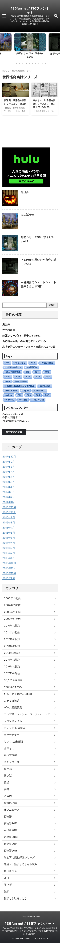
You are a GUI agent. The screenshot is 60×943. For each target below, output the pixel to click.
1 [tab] (16, 63)
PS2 (20, 395)
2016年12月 (9, 507)
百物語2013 (11, 837)
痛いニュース (11, 809)
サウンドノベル (13, 721)
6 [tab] (32, 63)
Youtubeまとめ (13, 686)
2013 (7, 376)
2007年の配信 (12, 605)
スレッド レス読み (14, 727)
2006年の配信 (12, 598)
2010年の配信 (12, 625)
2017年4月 (8, 487)
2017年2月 (8, 497)
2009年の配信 (12, 618)
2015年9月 (8, 578)
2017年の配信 (12, 673)
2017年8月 (8, 466)
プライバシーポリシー (30, 916)
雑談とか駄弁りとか (15, 898)
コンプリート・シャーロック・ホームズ (27, 714)
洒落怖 (8, 796)
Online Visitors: (11, 414)
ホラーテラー (11, 734)
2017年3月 (8, 492)
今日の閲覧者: (10, 417)
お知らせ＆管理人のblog (18, 693)
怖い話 (8, 775)
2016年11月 (9, 512)
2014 (18, 376)
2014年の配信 (12, 652)
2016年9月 (8, 517)
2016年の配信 (12, 666)
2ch (7, 363)
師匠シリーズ (11, 762)
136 (28, 372)
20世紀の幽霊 (47, 363)
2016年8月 (8, 522)
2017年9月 (8, 461)
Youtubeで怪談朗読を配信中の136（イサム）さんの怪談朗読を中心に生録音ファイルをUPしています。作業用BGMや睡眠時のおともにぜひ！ (30, 931)
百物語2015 (11, 850)
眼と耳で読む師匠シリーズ (19, 857)
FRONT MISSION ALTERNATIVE (19, 386)
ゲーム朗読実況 (13, 707)
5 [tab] (29, 63)
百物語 (8, 816)
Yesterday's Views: (14, 420)
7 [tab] (35, 63)
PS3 (29, 395)
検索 (52, 305)
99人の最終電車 (12, 372)
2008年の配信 (12, 611)
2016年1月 (8, 558)
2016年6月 (8, 532)
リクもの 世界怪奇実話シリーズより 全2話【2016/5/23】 (44, 103)
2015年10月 (9, 573)
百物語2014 (11, 843)
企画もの (9, 748)
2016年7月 (8, 527)
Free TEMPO (21, 381)
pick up (8, 395)
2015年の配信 (12, 659)
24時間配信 (32, 367)
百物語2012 (11, 830)
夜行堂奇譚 (10, 755)
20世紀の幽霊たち (13, 367)
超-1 (6, 877)
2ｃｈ (33, 363)
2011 (37, 372)
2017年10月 (9, 456)
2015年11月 (9, 568)
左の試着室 (27, 214)
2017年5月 (8, 481)
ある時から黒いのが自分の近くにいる (24, 341)
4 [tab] (26, 63)
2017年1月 (8, 502)
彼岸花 (8, 768)
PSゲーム (9, 399)
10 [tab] (45, 63)
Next (57, 45)
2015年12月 (9, 563)
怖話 (6, 782)
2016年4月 (8, 542)
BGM (48, 376)
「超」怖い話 (38, 399)
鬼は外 (25, 192)
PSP (47, 395)
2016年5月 (8, 537)
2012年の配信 (12, 639)
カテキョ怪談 (11, 700)
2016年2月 (8, 553)
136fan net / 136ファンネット (30, 923)
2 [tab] (19, 63)
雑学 (6, 891)
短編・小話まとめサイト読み (20, 864)
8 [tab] (38, 63)
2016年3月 (8, 547)
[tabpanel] (30, 46)
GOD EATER (45, 386)
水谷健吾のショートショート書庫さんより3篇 (28, 346)
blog (7, 381)
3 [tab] (22, 63)
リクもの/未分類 (13, 741)
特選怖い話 (10, 802)
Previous (3, 45)
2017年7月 (8, 471)
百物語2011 (10, 823)
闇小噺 (8, 884)
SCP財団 (23, 399)
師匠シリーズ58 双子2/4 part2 (21, 335)
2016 (38, 376)
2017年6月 (8, 476)
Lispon (26, 390)
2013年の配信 (12, 646)
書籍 (6, 789)
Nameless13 (40, 390)
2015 (28, 376)
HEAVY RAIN (11, 390)
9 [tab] (42, 63)
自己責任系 (10, 871)
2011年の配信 (12, 632)
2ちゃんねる (19, 363)
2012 (47, 372)
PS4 (38, 395)
